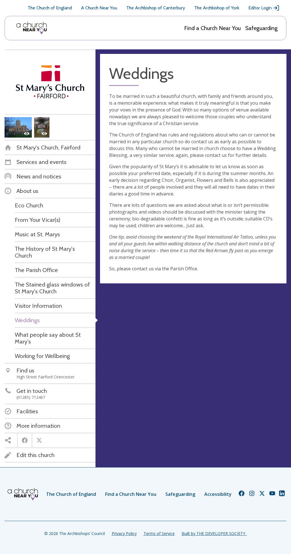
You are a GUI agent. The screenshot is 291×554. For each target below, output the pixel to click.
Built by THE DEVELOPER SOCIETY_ (214, 533)
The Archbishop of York (216, 7)
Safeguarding (261, 28)
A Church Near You (99, 7)
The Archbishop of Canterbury (155, 7)
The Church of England (50, 7)
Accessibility (218, 494)
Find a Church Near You (212, 28)
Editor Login (260, 7)
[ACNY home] (31, 28)
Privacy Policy (124, 533)
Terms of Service (159, 533)
